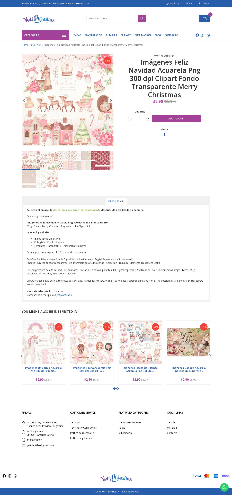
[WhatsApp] (208, 35)
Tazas (122, 427)
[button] (189, 3)
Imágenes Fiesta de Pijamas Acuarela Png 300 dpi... (140, 369)
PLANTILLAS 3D (93, 35)
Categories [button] (31, 35)
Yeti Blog (75, 422)
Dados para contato (130, 422)
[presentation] (24, 100)
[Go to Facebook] (197, 35)
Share (164, 129)
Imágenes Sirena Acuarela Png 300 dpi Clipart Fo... (92, 369)
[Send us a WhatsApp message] (224, 487)
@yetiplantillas (62, 295)
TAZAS (77, 35)
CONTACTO (171, 35)
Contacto (172, 433)
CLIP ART (126, 35)
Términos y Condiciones (83, 427)
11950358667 (34, 440)
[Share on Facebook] (164, 134)
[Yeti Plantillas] (39, 18)
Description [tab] (116, 201)
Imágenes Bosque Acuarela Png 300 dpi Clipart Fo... (189, 369)
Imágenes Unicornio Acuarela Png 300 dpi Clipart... (43, 369)
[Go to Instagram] (202, 35)
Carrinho (171, 422)
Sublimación (125, 433)
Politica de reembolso (82, 433)
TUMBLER (111, 35)
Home (25, 44)
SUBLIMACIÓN (143, 35)
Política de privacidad (81, 438)
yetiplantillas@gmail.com (40, 445)
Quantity (140, 111)
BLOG (158, 35)
